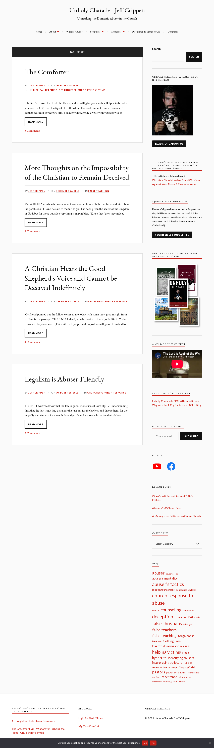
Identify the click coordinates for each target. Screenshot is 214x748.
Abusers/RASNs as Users (166, 507)
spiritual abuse (184, 677)
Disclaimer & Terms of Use (146, 31)
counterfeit (188, 610)
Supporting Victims (91, 90)
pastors (158, 672)
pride (176, 672)
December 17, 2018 (67, 301)
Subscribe (191, 436)
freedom (157, 641)
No (153, 742)
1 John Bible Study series (172, 235)
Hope (185, 652)
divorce (180, 617)
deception (162, 616)
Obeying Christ (187, 667)
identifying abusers (181, 658)
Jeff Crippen (36, 85)
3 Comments (32, 130)
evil (190, 617)
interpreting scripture (167, 662)
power (169, 672)
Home (39, 31)
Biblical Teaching (45, 90)
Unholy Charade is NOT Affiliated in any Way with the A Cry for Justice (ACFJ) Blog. (177, 405)
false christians (167, 623)
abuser (158, 573)
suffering (167, 681)
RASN (183, 672)
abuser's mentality (165, 578)
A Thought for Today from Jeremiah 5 (33, 720)
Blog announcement (163, 589)
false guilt (188, 624)
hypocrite (159, 658)
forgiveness (186, 636)
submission (157, 681)
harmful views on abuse (171, 646)
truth (175, 681)
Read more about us (169, 143)
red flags (156, 677)
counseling (171, 609)
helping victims (166, 652)
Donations (173, 31)
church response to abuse (172, 599)
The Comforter (47, 72)
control (155, 610)
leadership (157, 667)
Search (156, 48)
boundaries (181, 590)
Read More (35, 121)
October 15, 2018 (67, 392)
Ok (145, 742)
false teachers (164, 629)
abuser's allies (172, 574)
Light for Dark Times (90, 718)
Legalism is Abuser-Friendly (64, 379)
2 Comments (32, 433)
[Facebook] (171, 466)
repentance (169, 677)
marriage (173, 667)
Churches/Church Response (107, 301)
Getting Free (68, 90)
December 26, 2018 (67, 191)
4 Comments (32, 342)
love (165, 667)
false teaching (164, 635)
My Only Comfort (88, 726)
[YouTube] (157, 466)
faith (197, 617)
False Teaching (98, 191)
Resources (116, 31)
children (192, 589)
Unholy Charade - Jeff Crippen (107, 10)
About (52, 31)
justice (188, 662)
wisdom (182, 681)
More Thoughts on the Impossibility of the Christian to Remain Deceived (77, 172)
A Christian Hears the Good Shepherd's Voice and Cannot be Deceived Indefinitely (71, 277)
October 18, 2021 (67, 85)
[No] (209, 743)
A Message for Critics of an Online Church (176, 515)
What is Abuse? (74, 31)
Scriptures (95, 31)
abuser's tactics (168, 584)
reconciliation (193, 673)
